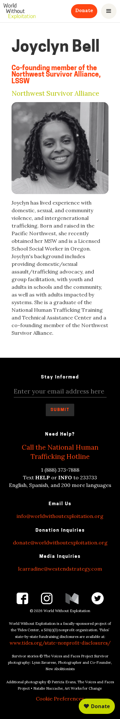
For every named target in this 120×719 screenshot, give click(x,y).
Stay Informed (60, 377)
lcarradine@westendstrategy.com (60, 568)
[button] (108, 11)
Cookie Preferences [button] (60, 698)
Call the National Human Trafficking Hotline (60, 452)
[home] (20, 11)
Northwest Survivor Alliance (55, 93)
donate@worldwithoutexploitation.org (60, 542)
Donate (84, 10)
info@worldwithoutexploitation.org (60, 516)
